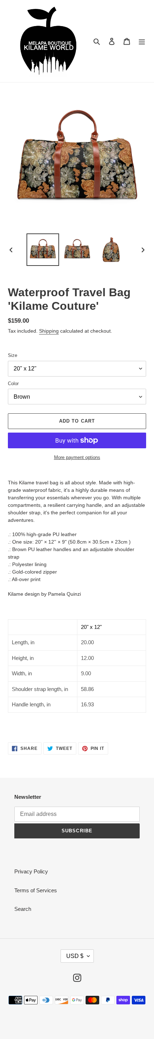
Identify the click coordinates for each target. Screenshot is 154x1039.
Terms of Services (35, 890)
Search (22, 909)
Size (12, 355)
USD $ (74, 956)
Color (13, 383)
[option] (43, 250)
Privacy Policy (31, 871)
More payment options (77, 457)
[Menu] (141, 41)
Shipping (49, 331)
